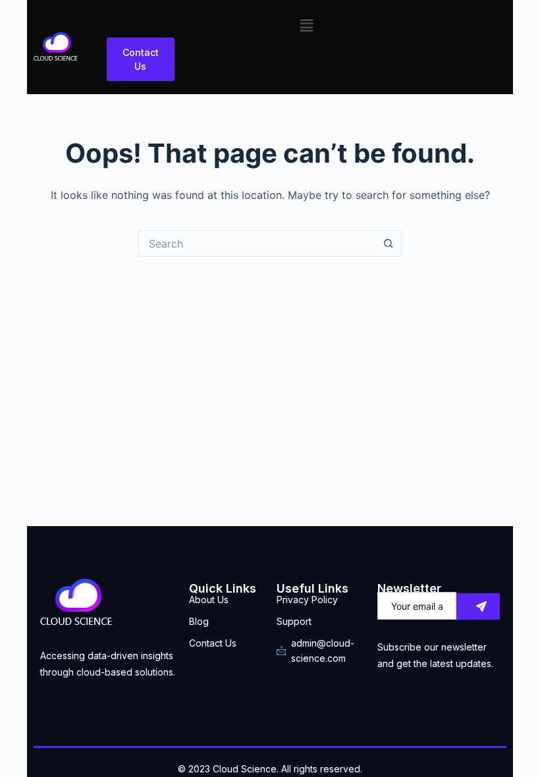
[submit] (478, 606)
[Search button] (388, 243)
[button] (306, 25)
